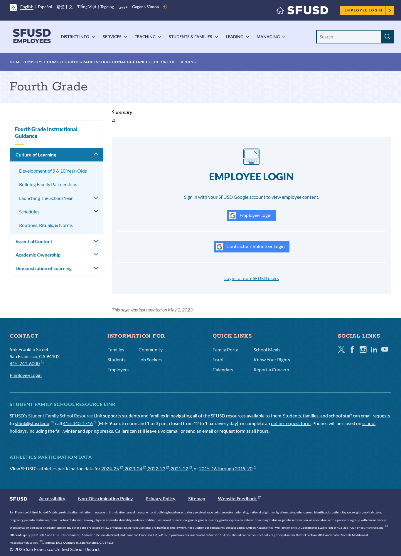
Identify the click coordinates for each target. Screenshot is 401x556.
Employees (118, 369)
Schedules (29, 211)
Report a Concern (271, 369)
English (26, 6)
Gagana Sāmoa (145, 6)
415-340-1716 (78, 423)
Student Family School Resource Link (65, 415)
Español (45, 6)
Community (151, 349)
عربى (123, 6)
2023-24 (133, 468)
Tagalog (107, 6)
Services (112, 36)
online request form (291, 423)
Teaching (145, 36)
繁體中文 (64, 6)
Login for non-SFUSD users (251, 278)
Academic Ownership (38, 254)
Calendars (223, 369)
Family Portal (226, 349)
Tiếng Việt (86, 6)
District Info (75, 36)
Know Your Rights (272, 359)
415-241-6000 (25, 363)
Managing (268, 36)
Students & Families (190, 36)
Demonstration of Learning (44, 268)
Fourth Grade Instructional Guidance (105, 62)
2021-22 (179, 468)
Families (115, 349)
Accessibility (52, 498)
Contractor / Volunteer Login (255, 246)
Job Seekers (150, 359)
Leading (234, 36)
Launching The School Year (46, 198)
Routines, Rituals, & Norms (46, 225)
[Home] (302, 11)
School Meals (267, 349)
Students (116, 359)
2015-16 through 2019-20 (225, 468)
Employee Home (42, 62)
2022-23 (156, 468)
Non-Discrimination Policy (105, 498)
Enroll (219, 359)
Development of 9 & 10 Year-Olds (53, 170)
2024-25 (110, 468)
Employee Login (364, 10)
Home (16, 62)
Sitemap (196, 498)
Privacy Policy (161, 498)
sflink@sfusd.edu (32, 423)
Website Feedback (237, 498)
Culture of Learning (36, 154)
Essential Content (34, 241)
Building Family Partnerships (48, 184)
